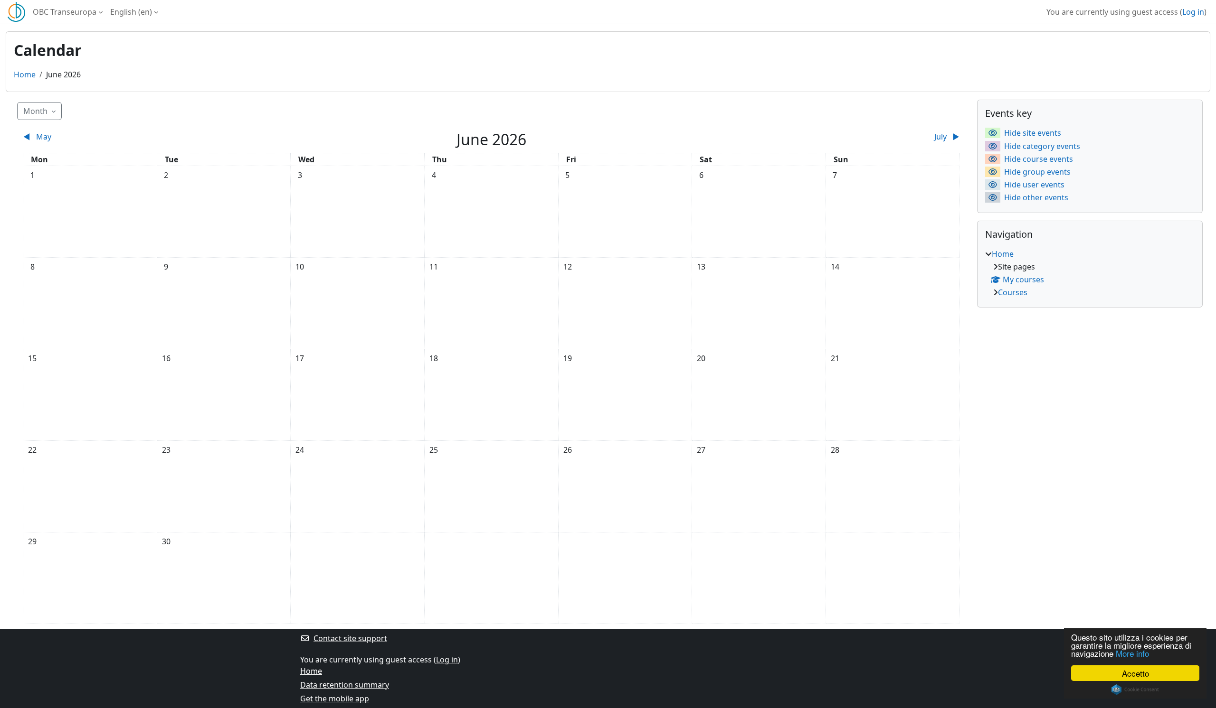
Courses (1012, 292)
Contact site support (350, 638)
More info (1132, 653)
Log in (1193, 12)
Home (25, 74)
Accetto (1135, 673)
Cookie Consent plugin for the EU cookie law (1135, 689)
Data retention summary (344, 685)
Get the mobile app (334, 698)
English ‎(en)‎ (131, 12)
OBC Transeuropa (64, 12)
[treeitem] (1090, 273)
